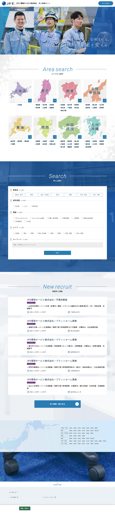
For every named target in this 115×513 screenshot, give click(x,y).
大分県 (95, 144)
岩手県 (45, 105)
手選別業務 (65, 218)
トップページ (13, 492)
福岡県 (88, 141)
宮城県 (52, 105)
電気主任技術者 (88, 218)
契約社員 (35, 206)
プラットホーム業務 (38, 218)
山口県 (70, 144)
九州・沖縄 (79, 233)
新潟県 (88, 105)
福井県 (88, 107)
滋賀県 (38, 141)
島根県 (70, 141)
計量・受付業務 (53, 218)
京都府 (45, 141)
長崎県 (101, 141)
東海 (52, 233)
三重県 (13, 144)
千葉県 (70, 107)
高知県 (76, 147)
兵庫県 (38, 144)
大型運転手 (18, 221)
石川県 (101, 105)
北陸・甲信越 (42, 233)
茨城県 (63, 105)
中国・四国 (68, 233)
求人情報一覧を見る (57, 404)
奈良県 (45, 144)
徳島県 (76, 144)
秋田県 (38, 107)
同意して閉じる (25, 508)
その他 (29, 221)
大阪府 (52, 141)
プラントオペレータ (21, 218)
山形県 (45, 107)
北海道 (20, 105)
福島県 (52, 107)
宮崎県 (101, 144)
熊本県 (88, 144)
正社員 (17, 206)
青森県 (38, 105)
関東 (32, 233)
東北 (25, 233)
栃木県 (70, 105)
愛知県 (27, 141)
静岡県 (20, 141)
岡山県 (76, 141)
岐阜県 (13, 141)
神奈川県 (63, 110)
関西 (59, 233)
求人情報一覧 (14, 497)
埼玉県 (63, 107)
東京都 (76, 107)
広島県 (63, 144)
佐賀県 (95, 141)
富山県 (95, 105)
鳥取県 (63, 141)
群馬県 (76, 105)
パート (26, 206)
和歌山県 (52, 144)
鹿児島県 (88, 147)
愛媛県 (70, 147)
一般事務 (76, 218)
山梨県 (95, 107)
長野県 (101, 107)
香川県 (63, 147)
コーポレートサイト (48, 497)
